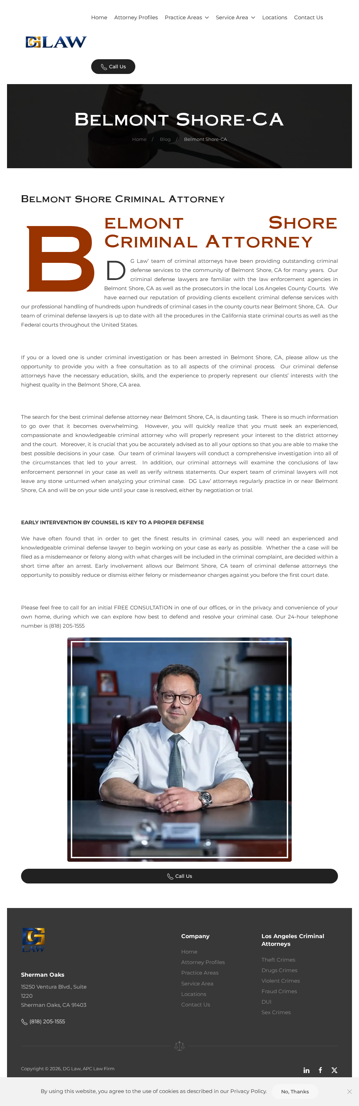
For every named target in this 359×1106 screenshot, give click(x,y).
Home (99, 17)
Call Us (117, 66)
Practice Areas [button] (183, 17)
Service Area (197, 983)
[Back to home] (56, 42)
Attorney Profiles (136, 17)
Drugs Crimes (279, 970)
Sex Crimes (276, 1012)
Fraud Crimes (279, 991)
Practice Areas (199, 972)
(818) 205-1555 (46, 1021)
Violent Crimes (281, 980)
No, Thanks (295, 1091)
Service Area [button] (232, 17)
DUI (267, 1001)
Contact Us (308, 17)
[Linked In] (306, 1069)
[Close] (349, 1091)
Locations (274, 17)
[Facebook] (320, 1069)
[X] (334, 1069)
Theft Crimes (278, 959)
